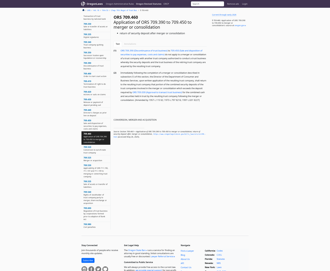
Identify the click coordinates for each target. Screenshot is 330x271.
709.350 (95, 55)
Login (245, 3)
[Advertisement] (229, 71)
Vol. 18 (96, 10)
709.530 (96, 171)
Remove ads (233, 3)
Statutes (221, 259)
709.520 (95, 150)
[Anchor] (162, 66)
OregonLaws (95, 4)
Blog (183, 255)
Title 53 (105, 10)
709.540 (95, 197)
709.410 (95, 84)
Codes (220, 250)
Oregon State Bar (136, 250)
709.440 (95, 113)
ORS (88, 10)
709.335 (91, 35)
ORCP (166, 3)
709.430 (93, 102)
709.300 (95, 16)
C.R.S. (219, 254)
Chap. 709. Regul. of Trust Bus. (124, 10)
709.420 (95, 93)
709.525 (93, 159)
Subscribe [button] (88, 260)
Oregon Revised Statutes (148, 3)
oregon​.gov (239, 25)
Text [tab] (118, 43)
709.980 (90, 225)
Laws (219, 267)
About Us (185, 259)
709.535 (96, 184)
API (182, 263)
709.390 (94, 66)
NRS (219, 263)
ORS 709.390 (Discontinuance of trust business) (144, 50)
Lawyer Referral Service (162, 256)
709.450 (95, 124)
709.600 (96, 214)
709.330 (96, 26)
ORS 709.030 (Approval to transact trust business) (157, 92)
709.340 (93, 45)
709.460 (95, 137)
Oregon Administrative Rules (120, 3)
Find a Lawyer (187, 250)
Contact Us (186, 267)
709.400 (95, 75)
